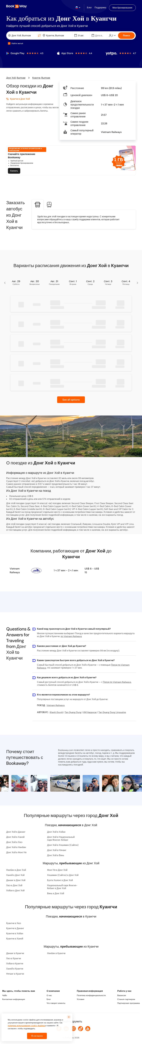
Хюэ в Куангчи (13, 958)
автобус (124, 529)
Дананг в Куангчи (15, 953)
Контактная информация (13, 999)
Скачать (14, 170)
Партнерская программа (128, 1003)
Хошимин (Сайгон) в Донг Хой (62, 875)
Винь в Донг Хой (55, 893)
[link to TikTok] (80, 1028)
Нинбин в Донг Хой (16, 870)
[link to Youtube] (87, 1028)
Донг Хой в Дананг (15, 831)
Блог (49, 999)
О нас (49, 995)
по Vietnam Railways (71, 636)
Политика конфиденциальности (91, 995)
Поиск (126, 35)
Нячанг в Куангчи (15, 973)
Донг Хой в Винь (55, 855)
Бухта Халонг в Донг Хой (60, 880)
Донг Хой (11, 78)
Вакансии (121, 995)
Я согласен (37, 1035)
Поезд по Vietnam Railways (117, 682)
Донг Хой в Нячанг (56, 850)
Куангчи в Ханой (14, 938)
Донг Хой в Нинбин (16, 847)
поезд (120, 514)
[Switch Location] (39, 35)
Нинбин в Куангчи (56, 953)
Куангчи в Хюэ (13, 923)
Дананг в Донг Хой (15, 880)
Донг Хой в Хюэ (14, 842)
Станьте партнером (126, 999)
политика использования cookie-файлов (26, 1025)
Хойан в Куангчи (14, 963)
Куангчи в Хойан (14, 933)
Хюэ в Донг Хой (14, 885)
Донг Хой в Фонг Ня (16, 852)
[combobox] (22, 35)
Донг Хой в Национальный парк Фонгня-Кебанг (61, 838)
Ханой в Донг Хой (15, 875)
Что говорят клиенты (56, 1003)
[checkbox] (9, 43)
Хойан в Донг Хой (15, 890)
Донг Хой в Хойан (56, 831)
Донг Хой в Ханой (15, 837)
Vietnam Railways (15, 570)
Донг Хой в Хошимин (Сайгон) (62, 845)
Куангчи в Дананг (15, 928)
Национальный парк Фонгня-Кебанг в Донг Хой (62, 887)
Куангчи (36, 78)
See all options (71, 399)
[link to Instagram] (73, 1028)
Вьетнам (21, 78)
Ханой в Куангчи (14, 968)
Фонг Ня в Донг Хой (57, 870)
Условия (80, 999)
